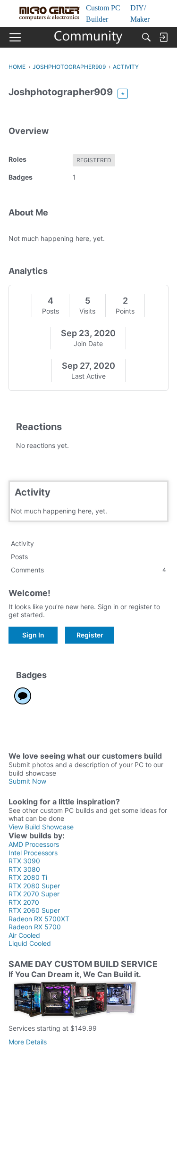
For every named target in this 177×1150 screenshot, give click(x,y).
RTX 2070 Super (33, 894)
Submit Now (27, 781)
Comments (88, 570)
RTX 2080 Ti (27, 877)
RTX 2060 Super (34, 910)
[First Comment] (23, 696)
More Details (27, 1042)
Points (125, 311)
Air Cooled (24, 935)
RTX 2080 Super (34, 886)
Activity (22, 543)
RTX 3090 (24, 861)
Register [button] (89, 635)
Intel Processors (33, 853)
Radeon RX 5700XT (38, 919)
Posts (50, 311)
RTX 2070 (23, 902)
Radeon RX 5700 (34, 927)
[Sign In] (163, 37)
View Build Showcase (41, 827)
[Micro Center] (88, 37)
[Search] (146, 37)
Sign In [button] (33, 635)
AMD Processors (33, 844)
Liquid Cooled (29, 943)
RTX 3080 (24, 869)
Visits (87, 311)
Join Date (88, 343)
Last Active (88, 376)
